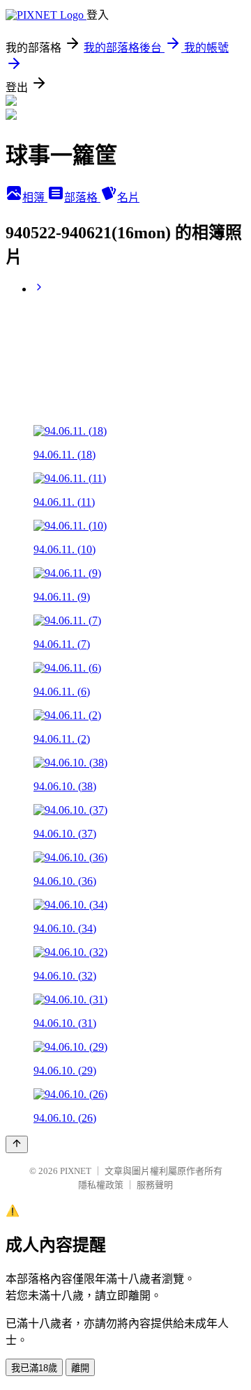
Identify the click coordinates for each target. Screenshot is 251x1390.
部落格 (82, 197)
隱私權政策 (100, 1185)
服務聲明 (155, 1185)
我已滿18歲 (34, 1368)
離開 (80, 1368)
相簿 (34, 197)
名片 (128, 197)
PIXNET (75, 1171)
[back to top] (17, 1144)
